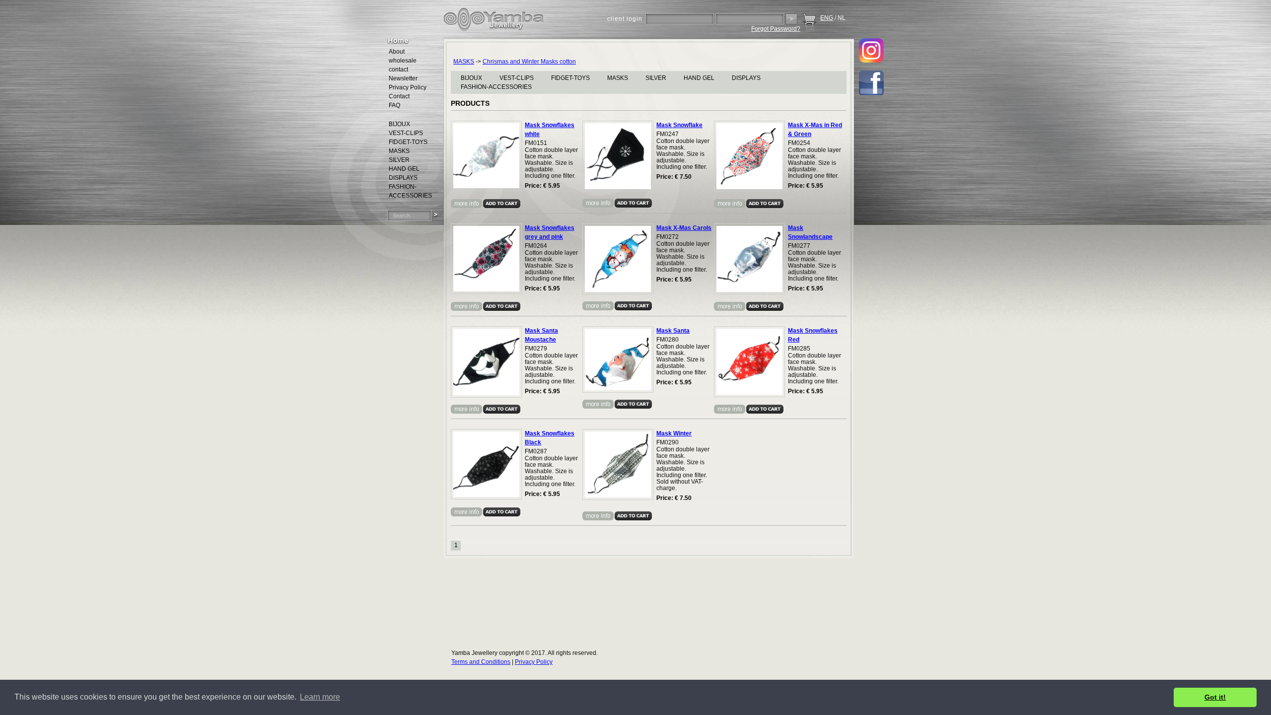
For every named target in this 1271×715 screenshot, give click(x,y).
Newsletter (403, 78)
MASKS (463, 61)
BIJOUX (471, 77)
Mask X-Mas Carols (683, 227)
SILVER (655, 77)
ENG (826, 17)
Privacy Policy (407, 87)
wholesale (403, 60)
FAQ (394, 105)
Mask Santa (673, 330)
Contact (399, 96)
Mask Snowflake (679, 125)
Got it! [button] (1215, 697)
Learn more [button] (320, 697)
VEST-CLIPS (516, 77)
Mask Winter (674, 433)
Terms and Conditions (480, 661)
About (397, 51)
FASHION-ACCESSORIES (496, 86)
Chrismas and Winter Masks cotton (529, 61)
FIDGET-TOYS (570, 77)
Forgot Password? (775, 28)
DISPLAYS (746, 77)
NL (842, 17)
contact (398, 69)
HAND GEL (699, 77)
